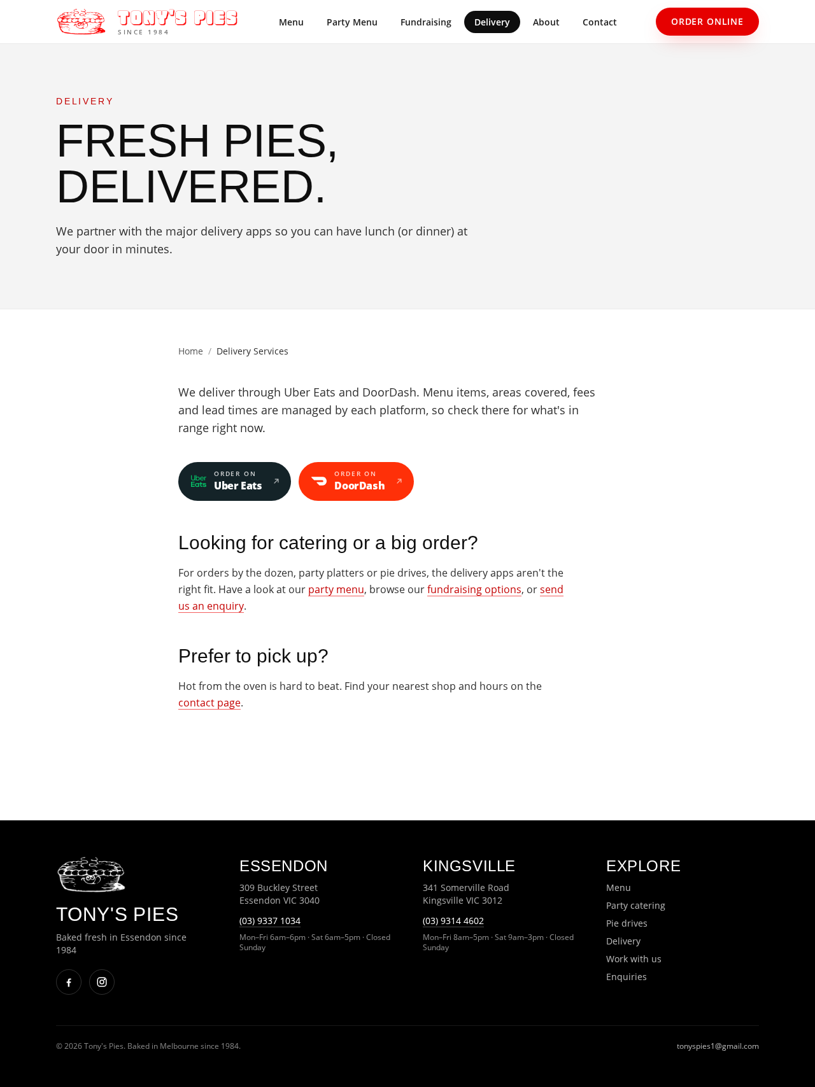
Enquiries (626, 977)
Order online (707, 21)
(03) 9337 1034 (270, 921)
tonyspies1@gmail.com (718, 1046)
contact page (209, 703)
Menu (291, 22)
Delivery (492, 22)
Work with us (634, 959)
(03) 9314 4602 (453, 921)
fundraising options (474, 589)
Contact (600, 22)
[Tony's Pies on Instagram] (102, 982)
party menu (336, 589)
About (546, 22)
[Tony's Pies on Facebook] (69, 982)
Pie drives (627, 923)
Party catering (635, 905)
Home (190, 351)
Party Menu (352, 22)
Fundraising (425, 22)
